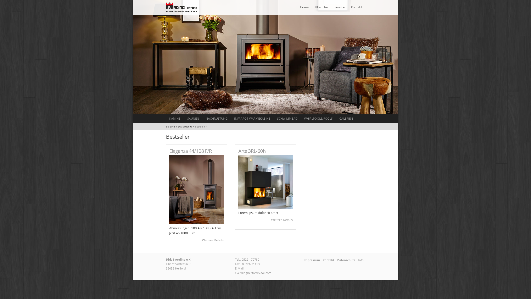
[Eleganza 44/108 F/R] (196, 223)
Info (361, 260)
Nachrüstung (217, 118)
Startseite (186, 126)
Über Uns (321, 7)
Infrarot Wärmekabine (252, 118)
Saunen (193, 118)
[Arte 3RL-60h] (265, 208)
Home (304, 7)
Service (340, 7)
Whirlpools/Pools (318, 118)
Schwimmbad (287, 118)
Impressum (312, 260)
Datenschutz (346, 260)
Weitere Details (213, 240)
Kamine (174, 118)
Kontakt (356, 7)
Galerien (346, 118)
